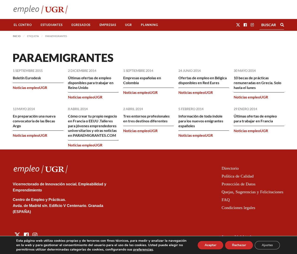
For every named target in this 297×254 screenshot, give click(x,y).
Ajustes (267, 245)
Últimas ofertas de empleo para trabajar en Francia (255, 118)
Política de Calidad (238, 176)
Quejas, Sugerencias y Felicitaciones (252, 192)
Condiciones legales (238, 207)
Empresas (108, 25)
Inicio (17, 36)
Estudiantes (52, 25)
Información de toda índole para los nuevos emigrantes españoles (200, 121)
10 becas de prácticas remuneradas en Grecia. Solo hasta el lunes (257, 83)
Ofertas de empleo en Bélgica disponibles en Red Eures (202, 80)
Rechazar (239, 245)
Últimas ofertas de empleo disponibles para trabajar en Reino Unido (90, 83)
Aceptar (210, 245)
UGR (128, 25)
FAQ (226, 199)
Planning (149, 25)
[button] (238, 25)
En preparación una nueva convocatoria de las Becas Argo (34, 121)
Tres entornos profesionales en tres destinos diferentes (146, 118)
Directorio (230, 168)
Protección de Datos (238, 184)
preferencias (143, 249)
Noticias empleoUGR (30, 87)
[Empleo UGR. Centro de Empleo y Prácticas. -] (40, 9)
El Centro (23, 25)
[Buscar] (282, 24)
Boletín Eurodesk (27, 78)
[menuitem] (22, 25)
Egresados (80, 25)
